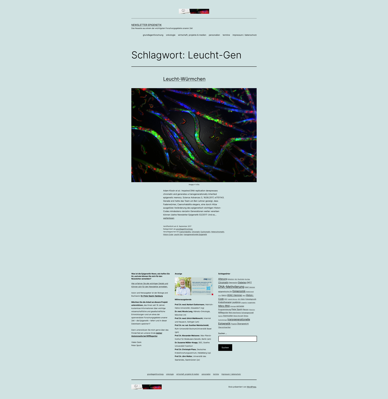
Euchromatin (205, 232)
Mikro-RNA (224, 305)
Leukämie (236, 302)
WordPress (251, 387)
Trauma (234, 324)
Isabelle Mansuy (232, 299)
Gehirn (224, 295)
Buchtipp (247, 279)
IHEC (225, 299)
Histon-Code (168, 234)
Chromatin (196, 232)
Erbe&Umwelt (250, 291)
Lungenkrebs (251, 302)
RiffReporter (223, 312)
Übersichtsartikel (224, 327)
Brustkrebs (241, 279)
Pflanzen (245, 309)
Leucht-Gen (178, 234)
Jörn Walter (241, 299)
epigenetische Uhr (225, 291)
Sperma (220, 316)
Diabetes (242, 282)
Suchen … (222, 333)
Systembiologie (222, 320)
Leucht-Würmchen (184, 79)
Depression (233, 283)
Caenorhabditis (185, 232)
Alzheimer (231, 279)
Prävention (252, 309)
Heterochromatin (217, 232)
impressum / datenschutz (245, 35)
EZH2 (219, 295)
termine (226, 35)
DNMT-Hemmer (250, 287)
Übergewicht (243, 324)
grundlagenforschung (153, 35)
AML (236, 279)
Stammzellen (228, 316)
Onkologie (233, 306)
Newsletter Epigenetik (146, 24)
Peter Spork (236, 309)
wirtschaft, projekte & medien (192, 35)
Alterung (222, 278)
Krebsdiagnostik (250, 299)
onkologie (170, 35)
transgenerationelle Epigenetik (195, 234)
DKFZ (249, 282)
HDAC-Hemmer (234, 295)
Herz (244, 295)
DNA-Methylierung (231, 286)
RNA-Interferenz (235, 313)
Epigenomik (239, 291)
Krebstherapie (224, 302)
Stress (246, 316)
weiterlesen (168, 218)
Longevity (244, 302)
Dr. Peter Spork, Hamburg (152, 296)
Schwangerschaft (247, 313)
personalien (214, 35)
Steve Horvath (238, 316)
